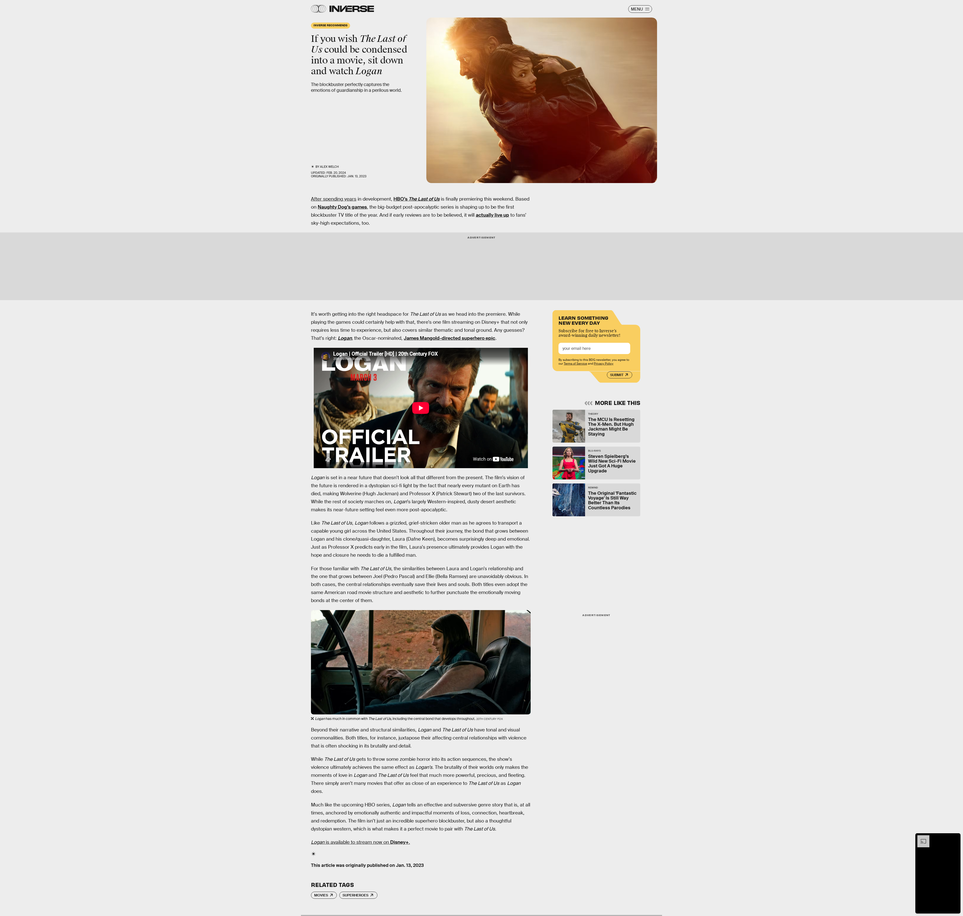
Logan (345, 338)
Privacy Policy (603, 364)
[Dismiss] (955, 838)
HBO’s (401, 199)
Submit (616, 375)
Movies (321, 895)
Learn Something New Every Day (583, 319)
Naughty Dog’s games (342, 207)
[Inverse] (352, 9)
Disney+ (399, 842)
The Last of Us (424, 199)
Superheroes (355, 895)
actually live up (492, 215)
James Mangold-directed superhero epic (449, 338)
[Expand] (921, 838)
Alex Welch (329, 167)
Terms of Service (575, 364)
